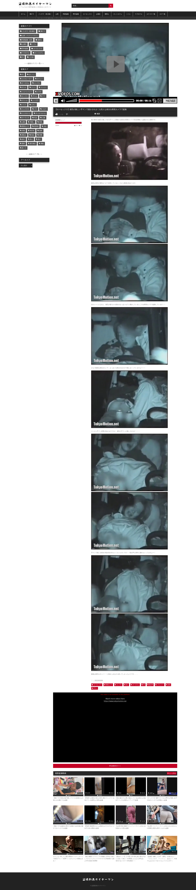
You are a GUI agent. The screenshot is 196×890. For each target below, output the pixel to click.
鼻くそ (24, 148)
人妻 (43, 117)
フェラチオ (25, 109)
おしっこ (32, 74)
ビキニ (33, 105)
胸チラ (32, 14)
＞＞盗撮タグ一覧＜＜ (34, 154)
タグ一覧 (162, 14)
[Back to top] (189, 884)
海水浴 (32, 130)
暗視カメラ (109, 685)
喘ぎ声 (151, 685)
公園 (23, 122)
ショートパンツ (27, 92)
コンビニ (43, 87)
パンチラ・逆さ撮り (44, 14)
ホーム (23, 14)
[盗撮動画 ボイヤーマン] (35, 4)
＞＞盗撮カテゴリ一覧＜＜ (34, 63)
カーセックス (87, 14)
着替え (107, 14)
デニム (35, 96)
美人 (127, 685)
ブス (35, 109)
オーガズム (136, 685)
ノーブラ (35, 100)
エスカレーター (27, 79)
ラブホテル (138, 14)
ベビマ (44, 109)
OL (144, 685)
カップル (119, 685)
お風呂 (98, 14)
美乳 (169, 685)
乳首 (35, 117)
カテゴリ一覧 (151, 14)
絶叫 (23, 139)
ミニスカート (26, 113)
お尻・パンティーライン (30, 35)
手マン (95, 688)
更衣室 (36, 126)
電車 (23, 143)
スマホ (39, 92)
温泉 (40, 130)
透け (39, 139)
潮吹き (24, 135)
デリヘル (25, 100)
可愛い (32, 122)
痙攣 (40, 135)
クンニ (33, 87)
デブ (43, 96)
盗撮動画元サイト (116, 766)
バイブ (24, 105)
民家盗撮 (66, 14)
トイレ (128, 14)
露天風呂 (33, 143)
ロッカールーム (41, 113)
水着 (23, 130)
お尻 (57, 14)
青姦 (42, 143)
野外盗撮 (76, 14)
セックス (25, 96)
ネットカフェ (117, 14)
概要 (98, 114)
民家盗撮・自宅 (27, 40)
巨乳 (40, 122)
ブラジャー (160, 685)
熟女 (32, 135)
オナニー (40, 79)
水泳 (45, 126)
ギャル (24, 87)
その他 (31, 57)
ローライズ (25, 117)
